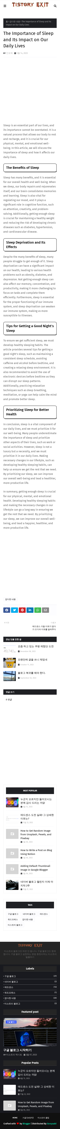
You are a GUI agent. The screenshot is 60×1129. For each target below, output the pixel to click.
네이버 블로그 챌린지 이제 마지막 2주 (36, 883)
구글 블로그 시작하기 (17, 1050)
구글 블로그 (13, 914)
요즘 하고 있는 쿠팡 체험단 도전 (36, 646)
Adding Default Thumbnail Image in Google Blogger (35, 867)
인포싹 (9, 53)
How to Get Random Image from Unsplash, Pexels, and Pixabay (35, 834)
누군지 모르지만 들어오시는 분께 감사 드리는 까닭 (36, 801)
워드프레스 (13, 919)
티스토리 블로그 (15, 925)
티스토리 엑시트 (14, 1054)
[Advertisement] (30, 90)
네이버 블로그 (29, 914)
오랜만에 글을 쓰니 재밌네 (32, 659)
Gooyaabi (51, 1123)
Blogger (26, 1123)
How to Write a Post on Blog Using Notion (36, 852)
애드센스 (44, 914)
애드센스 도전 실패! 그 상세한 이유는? (37, 816)
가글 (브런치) (28, 1118)
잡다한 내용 (15, 21)
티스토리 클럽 (43, 1118)
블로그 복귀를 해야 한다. (32, 672)
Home (15, 1118)
